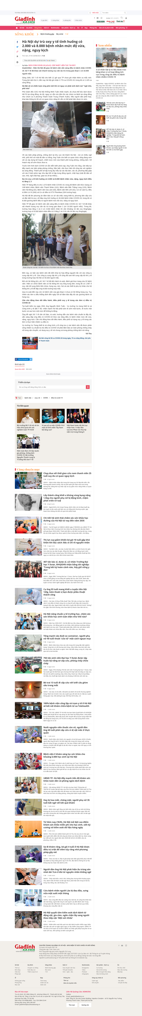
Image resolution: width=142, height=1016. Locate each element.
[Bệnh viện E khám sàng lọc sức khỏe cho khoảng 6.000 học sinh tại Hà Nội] (28, 761)
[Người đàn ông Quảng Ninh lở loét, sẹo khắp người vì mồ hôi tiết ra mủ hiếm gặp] (100, 149)
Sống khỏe (38, 28)
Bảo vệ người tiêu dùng (103, 972)
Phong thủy (18, 982)
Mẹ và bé (79, 20)
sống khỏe (56, 20)
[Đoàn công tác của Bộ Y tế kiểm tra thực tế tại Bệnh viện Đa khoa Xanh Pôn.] (57, 240)
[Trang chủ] (17, 28)
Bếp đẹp (119, 972)
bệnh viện (28, 398)
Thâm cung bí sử (33, 972)
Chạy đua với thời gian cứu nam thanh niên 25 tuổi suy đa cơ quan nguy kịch (67, 474)
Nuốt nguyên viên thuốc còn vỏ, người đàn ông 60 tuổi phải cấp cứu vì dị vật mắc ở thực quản (66, 730)
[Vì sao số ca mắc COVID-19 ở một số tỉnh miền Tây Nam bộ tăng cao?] (53, 416)
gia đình (45, 20)
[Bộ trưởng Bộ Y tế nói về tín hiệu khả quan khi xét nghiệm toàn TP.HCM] (28, 416)
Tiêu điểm (121, 980)
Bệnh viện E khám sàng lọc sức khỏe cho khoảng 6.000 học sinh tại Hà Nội (64, 755)
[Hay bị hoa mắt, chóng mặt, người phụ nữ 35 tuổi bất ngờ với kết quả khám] (28, 807)
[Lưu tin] (17, 57)
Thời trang (43, 980)
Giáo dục (17, 972)
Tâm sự (66, 980)
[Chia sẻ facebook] (17, 42)
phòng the (68, 20)
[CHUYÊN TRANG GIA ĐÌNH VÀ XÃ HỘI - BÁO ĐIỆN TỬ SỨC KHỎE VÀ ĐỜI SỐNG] (25, 20)
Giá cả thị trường (101, 970)
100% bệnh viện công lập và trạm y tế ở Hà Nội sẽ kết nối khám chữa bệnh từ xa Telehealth (67, 704)
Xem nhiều (105, 45)
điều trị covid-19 (57, 398)
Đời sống (17, 970)
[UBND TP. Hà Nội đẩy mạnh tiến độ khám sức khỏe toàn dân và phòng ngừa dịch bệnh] (28, 785)
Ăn (78, 28)
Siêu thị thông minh (102, 974)
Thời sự (17, 968)
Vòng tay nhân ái (97, 978)
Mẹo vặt (17, 985)
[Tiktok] (101, 18)
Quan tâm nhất (20, 369)
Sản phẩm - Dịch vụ (68, 28)
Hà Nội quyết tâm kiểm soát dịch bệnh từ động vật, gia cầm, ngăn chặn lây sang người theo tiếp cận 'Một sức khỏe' (66, 915)
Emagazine (85, 968)
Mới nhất (95, 13)
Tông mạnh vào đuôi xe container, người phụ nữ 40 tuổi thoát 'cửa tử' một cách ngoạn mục (67, 637)
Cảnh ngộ (95, 980)
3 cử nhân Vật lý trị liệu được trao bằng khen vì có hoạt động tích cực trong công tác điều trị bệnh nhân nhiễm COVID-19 (111, 73)
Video (83, 970)
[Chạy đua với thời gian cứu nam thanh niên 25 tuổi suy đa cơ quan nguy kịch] (28, 480)
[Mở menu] (126, 28)
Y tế (66, 34)
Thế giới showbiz (68, 970)
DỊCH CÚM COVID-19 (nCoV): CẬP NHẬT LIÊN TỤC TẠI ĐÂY (52, 65)
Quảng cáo (85, 1005)
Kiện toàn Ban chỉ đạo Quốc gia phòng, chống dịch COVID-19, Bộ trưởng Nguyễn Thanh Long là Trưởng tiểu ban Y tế (28, 455)
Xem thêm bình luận (53, 374)
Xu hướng (99, 968)
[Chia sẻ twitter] (17, 47)
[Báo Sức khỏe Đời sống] (101, 21)
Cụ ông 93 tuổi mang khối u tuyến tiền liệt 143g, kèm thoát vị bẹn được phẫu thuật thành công (65, 592)
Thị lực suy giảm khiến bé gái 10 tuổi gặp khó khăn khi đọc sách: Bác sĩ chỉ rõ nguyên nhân (66, 541)
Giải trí (46, 28)
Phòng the (93, 28)
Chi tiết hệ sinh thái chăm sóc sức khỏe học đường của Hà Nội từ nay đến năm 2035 (65, 519)
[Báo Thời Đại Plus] (120, 21)
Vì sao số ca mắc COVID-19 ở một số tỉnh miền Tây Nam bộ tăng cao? (53, 427)
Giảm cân (43, 985)
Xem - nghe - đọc (68, 972)
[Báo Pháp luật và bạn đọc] (111, 22)
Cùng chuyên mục (28, 469)
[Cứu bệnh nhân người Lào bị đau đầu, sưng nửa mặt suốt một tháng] (28, 897)
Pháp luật (18, 974)
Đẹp (86, 28)
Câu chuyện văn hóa (69, 968)
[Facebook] (94, 18)
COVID (45, 398)
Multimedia (55, 28)
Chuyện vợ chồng (33, 968)
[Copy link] (17, 51)
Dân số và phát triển (106, 28)
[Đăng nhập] (126, 18)
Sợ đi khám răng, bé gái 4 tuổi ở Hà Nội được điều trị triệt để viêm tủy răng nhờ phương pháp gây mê (66, 849)
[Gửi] (88, 387)
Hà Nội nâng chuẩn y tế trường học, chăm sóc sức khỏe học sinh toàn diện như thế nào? (67, 615)
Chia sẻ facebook (23, 359)
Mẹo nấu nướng (122, 970)
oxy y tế (37, 398)
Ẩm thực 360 (121, 968)
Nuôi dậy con (31, 970)
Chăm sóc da (44, 982)
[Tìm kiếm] (125, 13)
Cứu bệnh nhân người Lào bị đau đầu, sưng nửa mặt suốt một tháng (65, 892)
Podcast (84, 972)
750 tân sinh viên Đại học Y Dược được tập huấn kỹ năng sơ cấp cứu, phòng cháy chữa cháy (65, 661)
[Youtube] (98, 18)
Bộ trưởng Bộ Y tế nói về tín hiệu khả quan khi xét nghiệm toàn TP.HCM (28, 427)
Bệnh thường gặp (47, 34)
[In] (17, 63)
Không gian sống (20, 980)
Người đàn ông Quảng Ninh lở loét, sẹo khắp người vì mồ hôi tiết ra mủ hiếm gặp (116, 148)
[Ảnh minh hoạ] (57, 124)
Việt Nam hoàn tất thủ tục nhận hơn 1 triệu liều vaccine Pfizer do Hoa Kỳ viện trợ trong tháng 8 (77, 428)
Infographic (85, 974)
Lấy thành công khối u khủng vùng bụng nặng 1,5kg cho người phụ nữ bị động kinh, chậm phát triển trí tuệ (67, 498)
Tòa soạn (72, 1005)
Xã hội (22, 28)
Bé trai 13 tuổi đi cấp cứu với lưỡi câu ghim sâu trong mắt (65, 684)
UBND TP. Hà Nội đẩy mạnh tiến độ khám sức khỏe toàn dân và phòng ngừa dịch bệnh (66, 779)
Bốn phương (120, 28)
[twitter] (30, 359)
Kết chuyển (95, 982)
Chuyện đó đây (122, 982)
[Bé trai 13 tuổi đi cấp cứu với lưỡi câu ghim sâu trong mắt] (28, 689)
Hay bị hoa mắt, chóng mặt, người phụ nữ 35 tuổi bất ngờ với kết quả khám (66, 801)
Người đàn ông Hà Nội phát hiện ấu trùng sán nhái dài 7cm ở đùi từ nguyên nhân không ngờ (67, 870)
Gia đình (29, 28)
